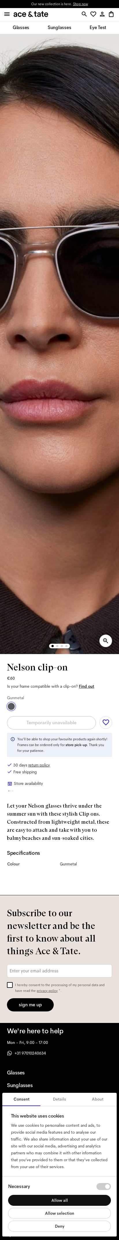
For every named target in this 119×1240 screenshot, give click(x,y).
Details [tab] (59, 1099)
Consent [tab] (21, 1099)
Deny (59, 1226)
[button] (94, 14)
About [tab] (97, 1099)
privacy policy (47, 990)
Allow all (59, 1200)
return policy (39, 765)
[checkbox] (10, 985)
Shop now (80, 4)
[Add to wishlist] (105, 722)
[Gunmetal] (11, 706)
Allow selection (59, 1213)
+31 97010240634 (30, 1053)
